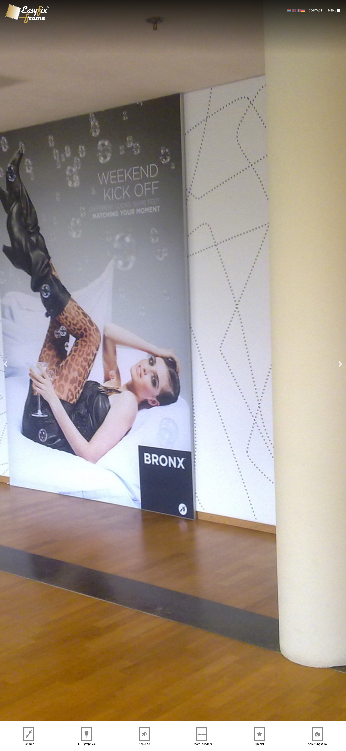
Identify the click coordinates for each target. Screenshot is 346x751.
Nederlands (289, 10)
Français (299, 10)
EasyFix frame (17, 10)
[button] (7, 360)
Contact (315, 10)
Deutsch (303, 10)
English (294, 10)
